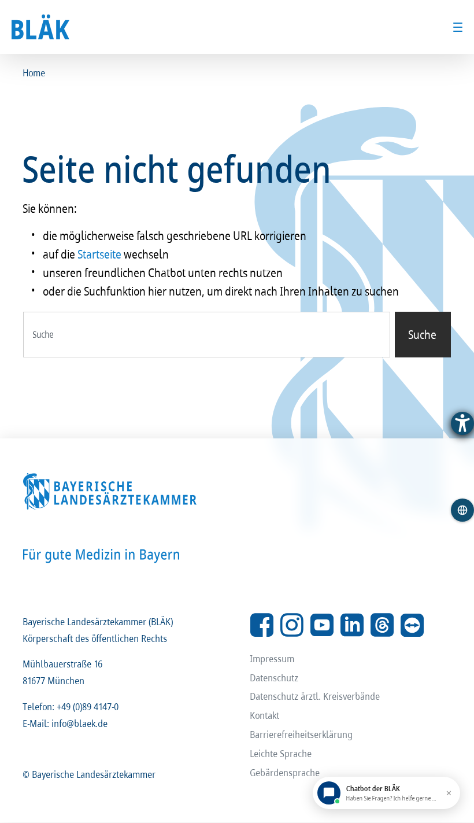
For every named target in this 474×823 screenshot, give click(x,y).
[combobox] (206, 335)
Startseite (100, 254)
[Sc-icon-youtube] (322, 625)
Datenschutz (274, 677)
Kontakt (265, 715)
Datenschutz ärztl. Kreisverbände (315, 696)
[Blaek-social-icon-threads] (382, 625)
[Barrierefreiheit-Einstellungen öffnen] (462, 423)
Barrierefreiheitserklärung (301, 734)
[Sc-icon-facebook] (261, 625)
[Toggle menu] (457, 27)
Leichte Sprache (281, 753)
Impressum (272, 658)
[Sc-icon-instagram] (291, 625)
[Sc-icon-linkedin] (352, 625)
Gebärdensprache (285, 772)
